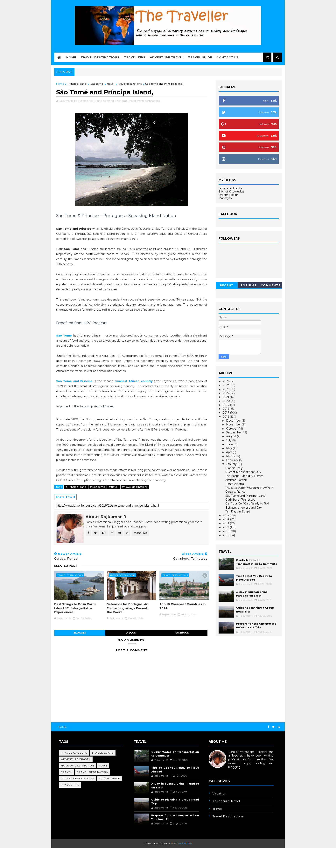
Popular (249, 285)
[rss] (279, 726)
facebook (182, 632)
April (229, 452)
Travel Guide (200, 57)
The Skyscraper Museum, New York (249, 487)
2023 (226, 389)
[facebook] (268, 726)
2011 (226, 531)
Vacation (220, 793)
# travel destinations (134, 486)
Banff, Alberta (234, 484)
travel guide (109, 778)
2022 (226, 393)
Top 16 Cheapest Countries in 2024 (182, 606)
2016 (226, 416)
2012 (226, 527)
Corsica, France (235, 491)
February (232, 460)
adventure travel (76, 759)
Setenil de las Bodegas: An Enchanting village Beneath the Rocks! (128, 608)
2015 (226, 515)
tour (103, 765)
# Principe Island (76, 486)
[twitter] (273, 726)
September (234, 432)
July (229, 440)
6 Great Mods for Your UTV (243, 472)
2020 (227, 401)
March (230, 456)
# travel (113, 486)
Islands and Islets (230, 188)
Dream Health (228, 195)
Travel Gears (103, 752)
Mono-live (140, 533)
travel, (132, 100)
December (234, 420)
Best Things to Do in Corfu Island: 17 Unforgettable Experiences (75, 608)
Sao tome (96, 83)
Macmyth (225, 198)
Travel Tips (134, 57)
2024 (226, 385)
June (230, 444)
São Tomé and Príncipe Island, (245, 495)
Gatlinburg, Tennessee (240, 499)
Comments (271, 285)
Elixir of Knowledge (231, 191)
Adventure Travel (167, 57)
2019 (226, 405)
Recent (227, 285)
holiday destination (77, 765)
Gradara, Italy (234, 468)
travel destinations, (148, 100)
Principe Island (77, 83)
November (234, 424)
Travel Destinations (100, 57)
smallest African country (134, 381)
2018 (226, 408)
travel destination (92, 772)
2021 (226, 397)
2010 (226, 535)
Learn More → (218, 771)
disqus (131, 632)
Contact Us (228, 57)
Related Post (65, 566)
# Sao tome (97, 486)
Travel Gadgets (74, 752)
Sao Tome (64, 335)
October (232, 428)
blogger (80, 632)
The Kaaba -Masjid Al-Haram (244, 476)
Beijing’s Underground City (243, 507)
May (229, 448)
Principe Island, (104, 100)
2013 (226, 523)
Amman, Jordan (236, 480)
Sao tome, (121, 100)
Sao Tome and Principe (74, 381)
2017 (226, 412)
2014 (226, 519)
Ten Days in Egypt (237, 511)
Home (71, 57)
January (231, 464)
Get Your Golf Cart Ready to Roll (247, 503)
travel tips (70, 784)
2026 (226, 381)
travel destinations (130, 83)
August (231, 436)
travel (110, 83)
